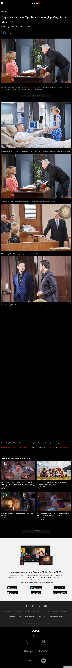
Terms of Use (36, 611)
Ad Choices (68, 666)
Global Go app (63, 448)
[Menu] (2, 3)
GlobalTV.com (49, 448)
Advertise (12, 617)
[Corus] (36, 630)
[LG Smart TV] (60, 593)
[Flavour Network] (28, 651)
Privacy (27, 611)
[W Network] (43, 660)
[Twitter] (10, 33)
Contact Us (18, 611)
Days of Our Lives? (25, 448)
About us (8, 611)
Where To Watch (29, 617)
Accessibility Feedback (56, 617)
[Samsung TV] (36, 593)
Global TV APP (42, 617)
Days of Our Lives (30, 87)
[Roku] (12, 593)
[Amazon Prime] (59, 588)
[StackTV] (28, 660)
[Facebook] (4, 33)
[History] (43, 642)
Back (4, 11)
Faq (20, 617)
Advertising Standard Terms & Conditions (55, 611)
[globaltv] (36, 3)
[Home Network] (43, 651)
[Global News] (28, 642)
